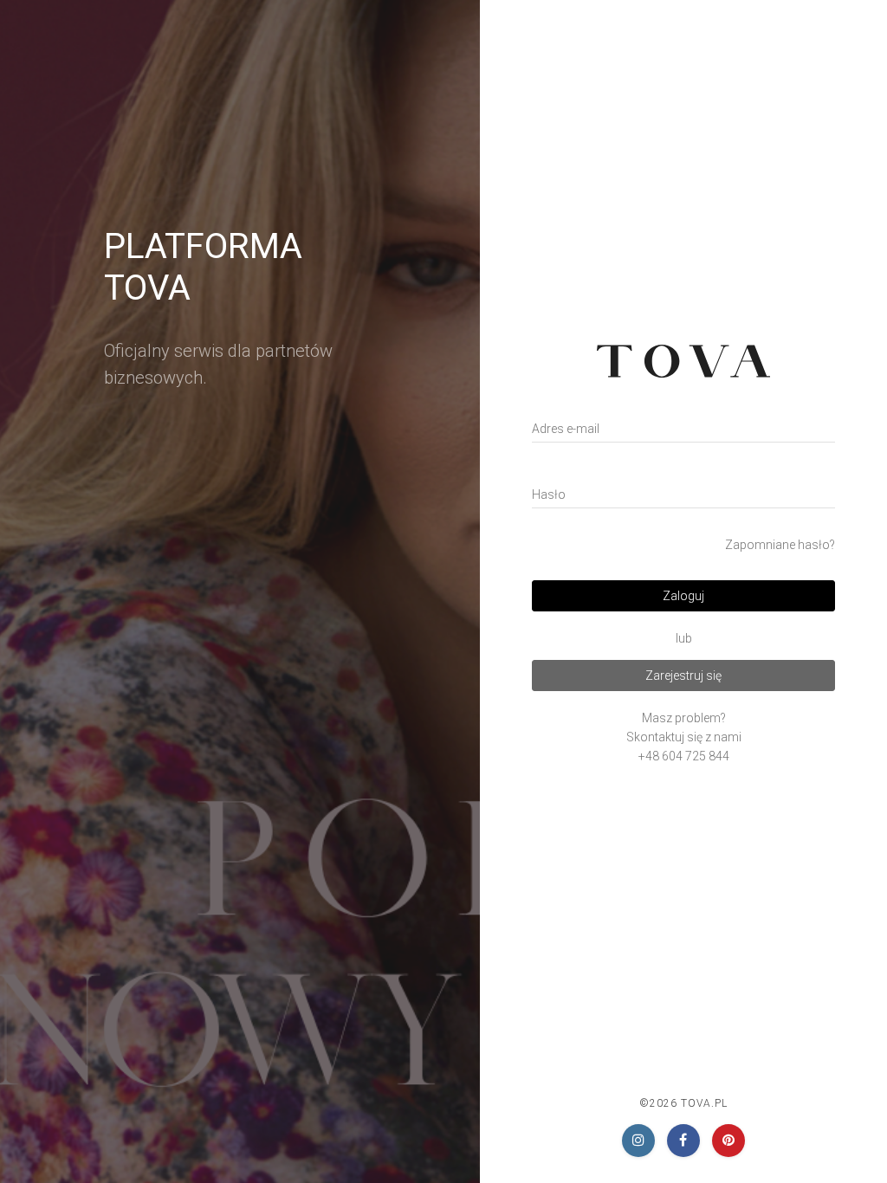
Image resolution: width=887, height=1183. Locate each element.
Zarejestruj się (683, 675)
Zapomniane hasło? (780, 545)
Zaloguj (683, 596)
